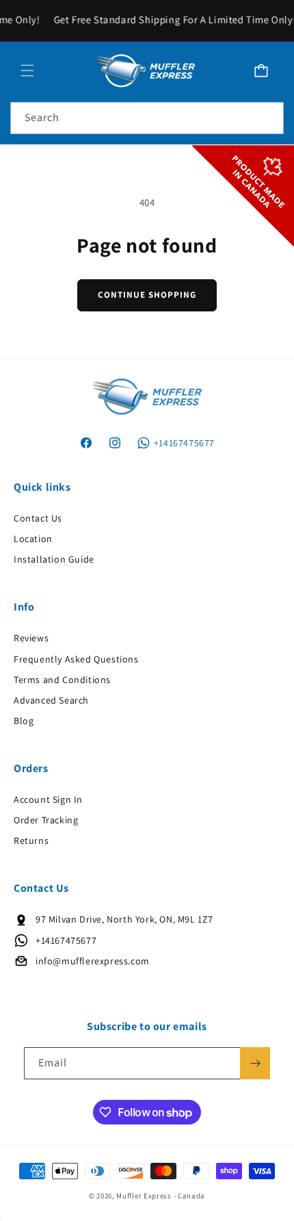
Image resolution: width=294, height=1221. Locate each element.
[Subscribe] (255, 1063)
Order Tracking (46, 820)
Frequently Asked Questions (76, 659)
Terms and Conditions (62, 679)
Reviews (31, 638)
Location (33, 538)
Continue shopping (147, 294)
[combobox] (147, 118)
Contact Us (38, 518)
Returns (31, 840)
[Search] (268, 118)
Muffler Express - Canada (160, 1195)
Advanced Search (51, 700)
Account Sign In (48, 799)
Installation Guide (54, 559)
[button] (27, 70)
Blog (24, 721)
